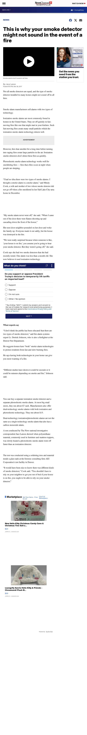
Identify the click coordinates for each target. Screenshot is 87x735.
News (6, 20)
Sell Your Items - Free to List (30, 498)
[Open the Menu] (4, 3)
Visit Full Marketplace (43, 497)
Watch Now (78, 3)
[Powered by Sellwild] (49, 632)
